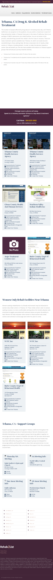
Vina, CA (31, 514)
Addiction (18, 13)
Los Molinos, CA (9, 510)
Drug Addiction (26, 13)
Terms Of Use (3, 551)
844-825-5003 (46, 1)
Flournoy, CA (8, 520)
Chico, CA (32, 523)
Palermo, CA (8, 530)
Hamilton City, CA (9, 523)
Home (13, 13)
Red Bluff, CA (33, 517)
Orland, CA (32, 520)
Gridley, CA (8, 533)
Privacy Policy (3, 552)
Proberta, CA (8, 514)
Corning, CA (8, 517)
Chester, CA (8, 526)
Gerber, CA (32, 510)
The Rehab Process (47, 13)
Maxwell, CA (32, 526)
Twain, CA (32, 530)
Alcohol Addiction (36, 13)
